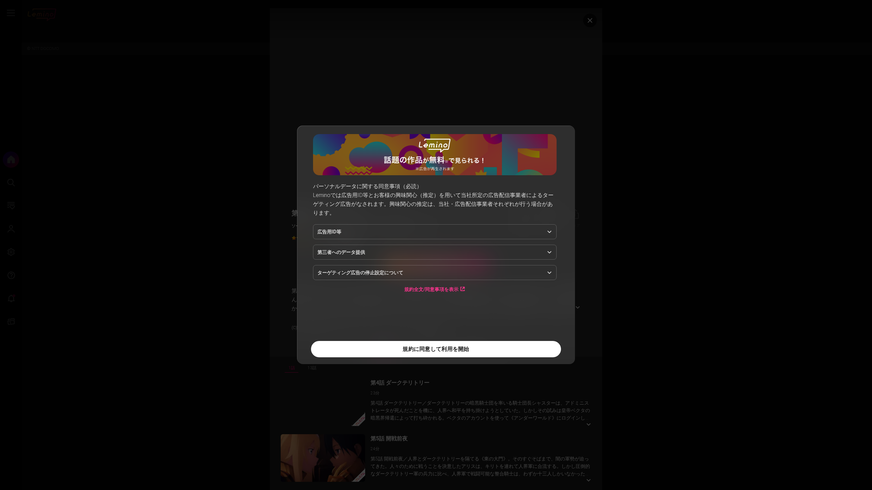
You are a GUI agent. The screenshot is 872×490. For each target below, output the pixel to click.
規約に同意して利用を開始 (436, 349)
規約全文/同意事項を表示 (431, 289)
